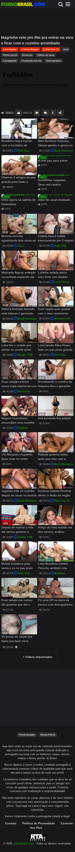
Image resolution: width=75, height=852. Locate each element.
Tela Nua (23, 150)
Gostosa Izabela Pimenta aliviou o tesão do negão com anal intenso (54, 493)
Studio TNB (25, 354)
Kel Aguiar (11, 49)
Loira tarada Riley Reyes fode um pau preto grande (55, 347)
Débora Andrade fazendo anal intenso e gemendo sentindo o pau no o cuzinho (18, 311)
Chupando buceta (31, 60)
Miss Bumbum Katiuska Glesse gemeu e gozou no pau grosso (55, 143)
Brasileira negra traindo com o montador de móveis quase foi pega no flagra (18, 143)
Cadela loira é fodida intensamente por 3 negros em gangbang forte (56, 238)
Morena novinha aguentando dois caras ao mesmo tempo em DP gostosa (18, 238)
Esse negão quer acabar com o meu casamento (54, 311)
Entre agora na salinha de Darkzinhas (18, 202)
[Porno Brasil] (23, 4)
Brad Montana (63, 150)
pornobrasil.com (24, 843)
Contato (10, 823)
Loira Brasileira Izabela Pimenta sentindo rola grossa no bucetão (53, 566)
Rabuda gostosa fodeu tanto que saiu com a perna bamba (53, 457)
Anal (65, 49)
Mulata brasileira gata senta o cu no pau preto (17, 566)
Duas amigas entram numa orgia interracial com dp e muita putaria (19, 384)
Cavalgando (10, 60)
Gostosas (27, 55)
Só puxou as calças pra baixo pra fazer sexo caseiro (16, 639)
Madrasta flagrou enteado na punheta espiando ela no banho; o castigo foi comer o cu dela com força (19, 275)
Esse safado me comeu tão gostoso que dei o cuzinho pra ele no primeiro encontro (16, 602)
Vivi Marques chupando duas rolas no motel (16, 456)
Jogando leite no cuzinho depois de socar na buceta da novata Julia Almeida (18, 493)
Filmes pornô (10, 55)
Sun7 (21, 245)
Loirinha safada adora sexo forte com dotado (53, 275)
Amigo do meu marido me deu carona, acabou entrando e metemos (55, 530)
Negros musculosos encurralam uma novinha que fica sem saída (17, 420)
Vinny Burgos (31, 49)
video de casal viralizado (54, 199)
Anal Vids (60, 245)
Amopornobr (62, 318)
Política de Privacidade (38, 823)
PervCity (59, 354)
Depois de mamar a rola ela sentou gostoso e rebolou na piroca (17, 530)
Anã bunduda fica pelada (54, 418)
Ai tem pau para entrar (53, 160)
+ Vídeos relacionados (37, 657)
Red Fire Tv (52, 49)
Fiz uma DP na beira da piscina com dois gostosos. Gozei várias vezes (55, 602)
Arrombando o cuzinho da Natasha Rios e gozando (55, 384)
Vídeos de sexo (45, 55)
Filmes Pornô (47, 734)
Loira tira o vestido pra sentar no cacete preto (16, 347)
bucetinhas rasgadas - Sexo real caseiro (52, 182)
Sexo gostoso (53, 60)
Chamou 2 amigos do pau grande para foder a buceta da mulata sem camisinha (18, 180)
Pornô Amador (27, 734)
